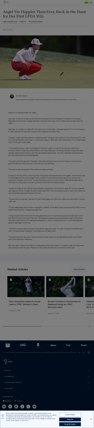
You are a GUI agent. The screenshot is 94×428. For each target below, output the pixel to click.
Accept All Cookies (70, 424)
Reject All (70, 419)
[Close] (91, 419)
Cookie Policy (24, 420)
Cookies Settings (70, 414)
